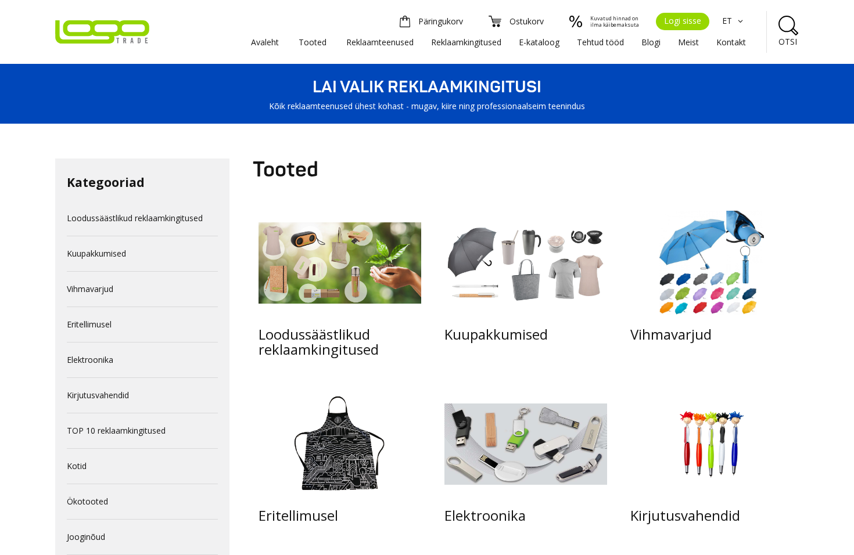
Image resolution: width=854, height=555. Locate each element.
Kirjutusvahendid (98, 395)
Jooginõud (86, 536)
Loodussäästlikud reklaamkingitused (135, 218)
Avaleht (265, 42)
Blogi (651, 42)
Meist (688, 42)
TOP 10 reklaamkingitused (116, 430)
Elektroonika (90, 359)
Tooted (312, 42)
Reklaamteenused (380, 42)
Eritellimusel (89, 324)
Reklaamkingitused (466, 42)
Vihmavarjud (90, 288)
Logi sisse (682, 20)
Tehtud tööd (600, 42)
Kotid (77, 465)
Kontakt (731, 42)
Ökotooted (87, 501)
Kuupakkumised (96, 253)
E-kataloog (539, 42)
